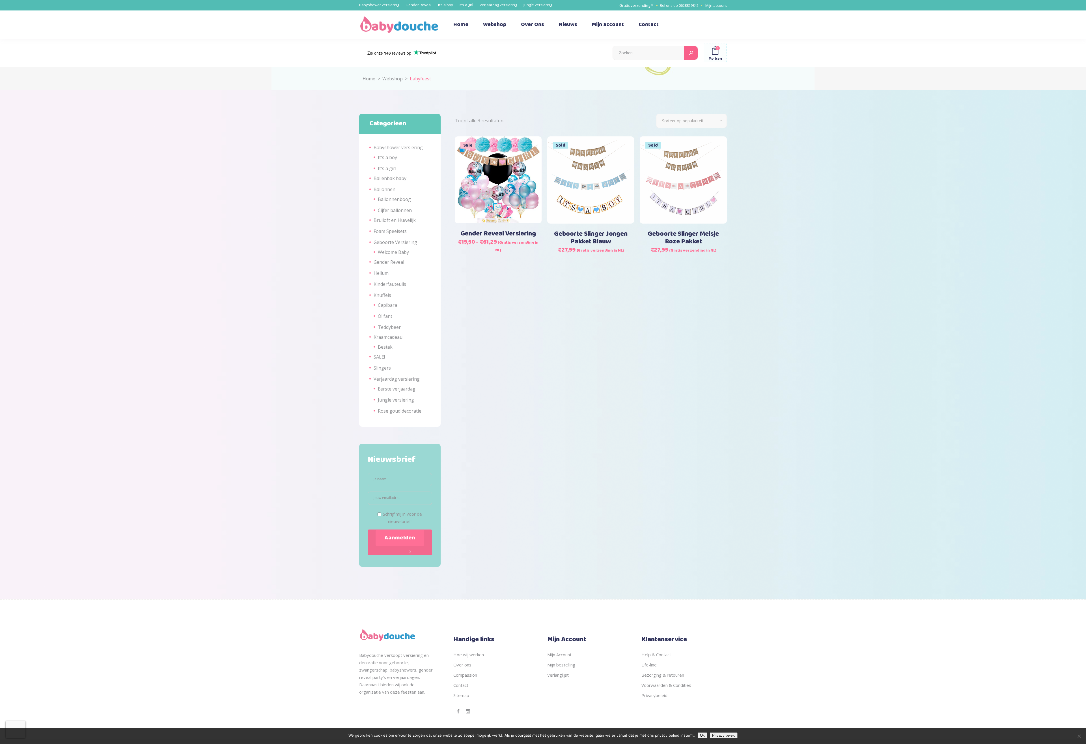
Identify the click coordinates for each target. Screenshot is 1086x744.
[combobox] (691, 121)
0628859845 (689, 5)
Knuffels (382, 295)
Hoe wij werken (468, 654)
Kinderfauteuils (390, 284)
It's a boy (387, 157)
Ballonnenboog (394, 199)
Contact (460, 685)
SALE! (379, 357)
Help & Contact (656, 654)
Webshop (392, 79)
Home (369, 79)
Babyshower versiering (379, 4)
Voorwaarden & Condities (666, 685)
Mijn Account (559, 654)
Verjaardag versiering (498, 4)
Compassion (465, 675)
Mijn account (716, 5)
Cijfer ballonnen (395, 210)
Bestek (385, 347)
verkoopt (393, 655)
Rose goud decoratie (399, 411)
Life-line (649, 665)
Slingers (382, 368)
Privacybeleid (654, 695)
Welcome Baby (393, 252)
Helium (381, 273)
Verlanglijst (558, 675)
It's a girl (387, 168)
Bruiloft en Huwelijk (395, 220)
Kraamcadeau (388, 337)
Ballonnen (384, 189)
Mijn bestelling (561, 665)
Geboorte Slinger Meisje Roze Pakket (683, 238)
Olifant (385, 316)
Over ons (462, 665)
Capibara (387, 305)
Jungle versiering (537, 4)
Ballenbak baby (390, 178)
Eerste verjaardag (396, 389)
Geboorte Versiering (395, 242)
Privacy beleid (723, 735)
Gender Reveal (419, 4)
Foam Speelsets (390, 231)
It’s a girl (466, 4)
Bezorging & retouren (662, 675)
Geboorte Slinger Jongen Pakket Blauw (590, 238)
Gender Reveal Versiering (498, 233)
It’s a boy (445, 4)
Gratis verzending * (636, 5)
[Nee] (1079, 736)
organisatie (370, 692)
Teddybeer (389, 327)
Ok (702, 735)
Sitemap (461, 695)
